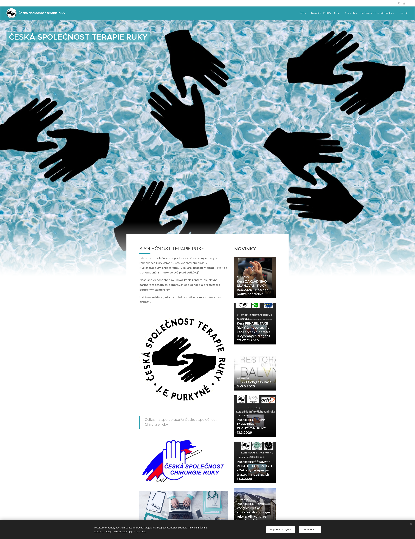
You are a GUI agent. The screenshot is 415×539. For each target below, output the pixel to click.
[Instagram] (404, 3)
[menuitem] (304, 13)
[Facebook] (399, 3)
